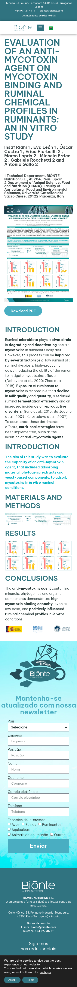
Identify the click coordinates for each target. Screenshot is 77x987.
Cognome (16, 777)
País (11, 721)
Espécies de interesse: (26, 820)
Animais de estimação (30, 834)
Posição (14, 749)
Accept (12, 979)
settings (45, 972)
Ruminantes (51, 824)
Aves (15, 824)
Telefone (15, 805)
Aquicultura (21, 829)
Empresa (15, 735)
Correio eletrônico (23, 791)
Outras (59, 834)
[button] (40, 28)
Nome (13, 763)
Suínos (30, 824)
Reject (30, 979)
